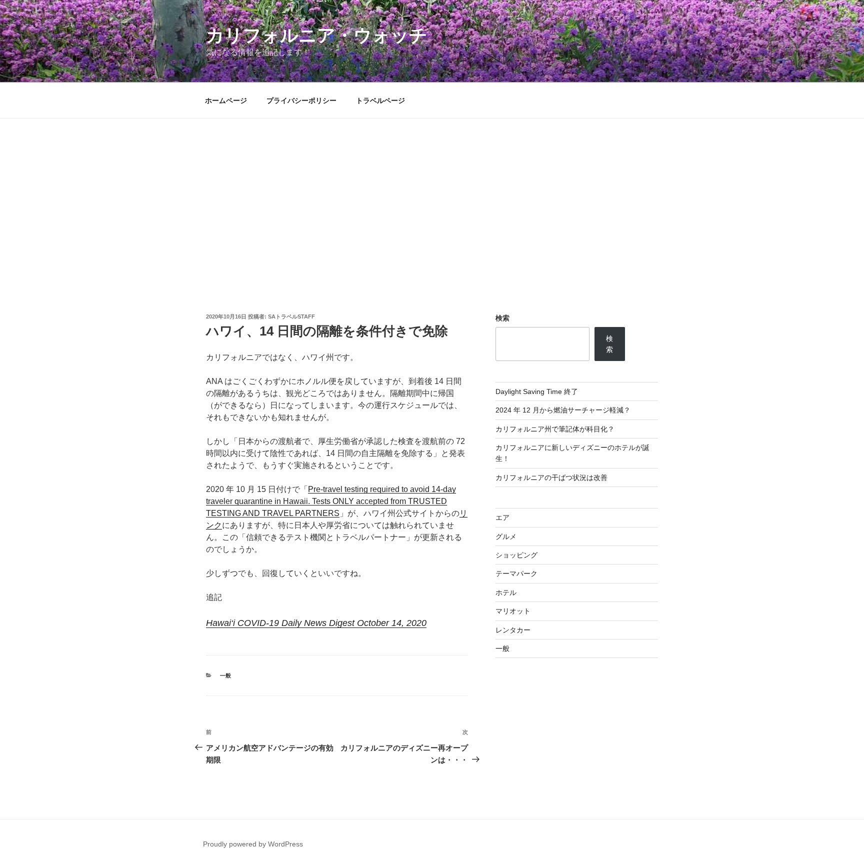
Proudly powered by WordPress (253, 844)
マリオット (513, 611)
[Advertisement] (432, 194)
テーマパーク (517, 574)
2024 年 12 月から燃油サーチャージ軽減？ (563, 410)
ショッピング (517, 555)
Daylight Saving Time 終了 (537, 392)
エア (503, 518)
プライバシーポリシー (301, 100)
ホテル (506, 592)
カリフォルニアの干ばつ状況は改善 (552, 478)
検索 (503, 318)
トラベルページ (380, 100)
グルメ (506, 536)
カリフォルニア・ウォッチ (317, 35)
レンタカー (513, 630)
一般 (225, 675)
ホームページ (226, 100)
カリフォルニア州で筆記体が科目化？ (555, 429)
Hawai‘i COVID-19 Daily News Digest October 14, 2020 (316, 623)
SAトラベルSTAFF (291, 317)
